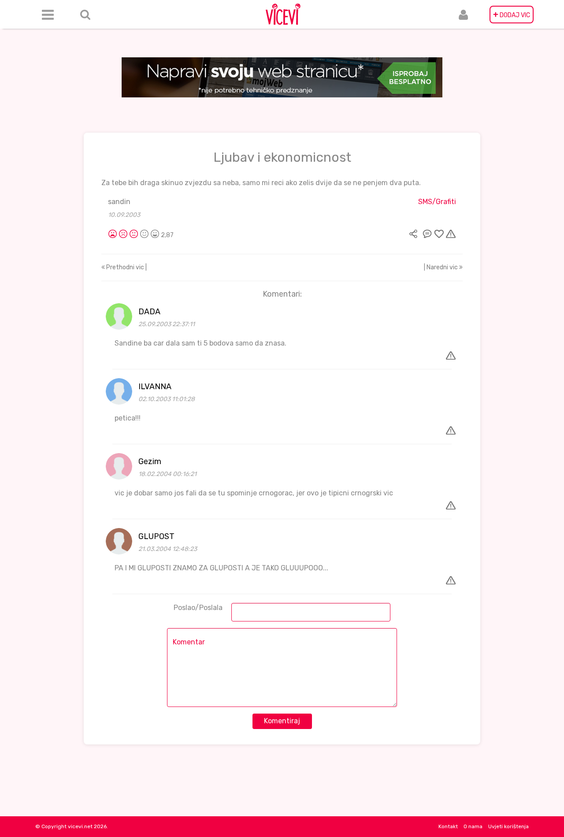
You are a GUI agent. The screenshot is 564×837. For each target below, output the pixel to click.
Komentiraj (282, 721)
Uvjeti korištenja (508, 826)
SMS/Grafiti (437, 201)
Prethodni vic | (126, 267)
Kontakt (448, 826)
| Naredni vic (441, 267)
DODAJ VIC (511, 14)
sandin (119, 201)
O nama (473, 826)
